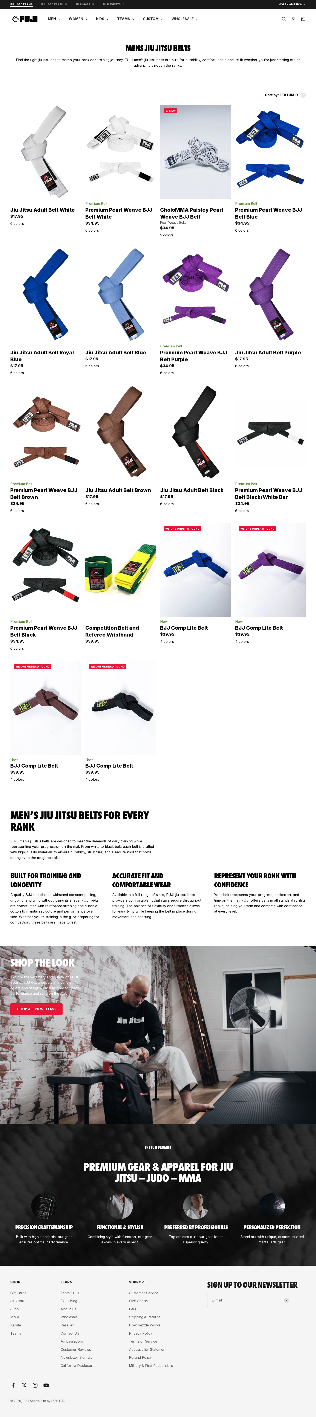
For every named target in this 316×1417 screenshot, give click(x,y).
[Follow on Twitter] (24, 1385)
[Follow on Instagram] (35, 1385)
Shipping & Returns (144, 1317)
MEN (52, 19)
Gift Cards (18, 1293)
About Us (68, 1309)
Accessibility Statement (147, 1349)
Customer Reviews (76, 1349)
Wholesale (69, 1317)
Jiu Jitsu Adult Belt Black (192, 490)
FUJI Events (112, 4)
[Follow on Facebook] (13, 1385)
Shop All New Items (36, 1009)
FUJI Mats (83, 4)
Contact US (70, 1333)
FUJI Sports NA (21, 4)
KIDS (100, 19)
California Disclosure (77, 1365)
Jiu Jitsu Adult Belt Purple (268, 352)
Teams (15, 1333)
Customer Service (143, 1293)
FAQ (132, 1309)
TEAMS (123, 19)
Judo (14, 1309)
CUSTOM (151, 19)
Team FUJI (70, 1293)
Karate (15, 1325)
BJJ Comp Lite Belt (184, 628)
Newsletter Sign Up (76, 1357)
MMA (14, 1317)
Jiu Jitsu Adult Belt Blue (115, 352)
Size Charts (138, 1301)
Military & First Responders (151, 1365)
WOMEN (76, 19)
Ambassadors (72, 1341)
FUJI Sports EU (52, 4)
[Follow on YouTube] (46, 1385)
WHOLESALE (183, 19)
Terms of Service (143, 1341)
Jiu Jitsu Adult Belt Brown (118, 490)
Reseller (67, 1325)
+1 (68, 226)
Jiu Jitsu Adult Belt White (42, 210)
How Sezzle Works (144, 1325)
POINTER (57, 1401)
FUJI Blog (69, 1301)
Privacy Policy (140, 1333)
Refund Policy (140, 1357)
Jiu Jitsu (17, 1301)
